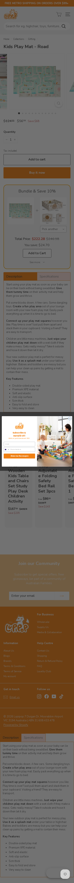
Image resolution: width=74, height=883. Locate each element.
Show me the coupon (19, 456)
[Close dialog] (69, 418)
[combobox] (6, 449)
